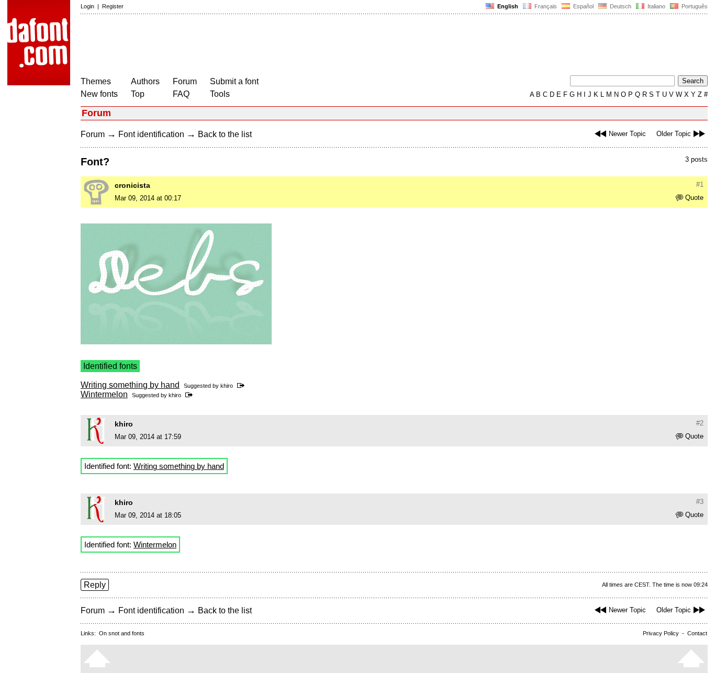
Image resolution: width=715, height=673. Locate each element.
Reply (95, 584)
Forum (185, 81)
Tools (220, 93)
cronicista (132, 185)
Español (582, 6)
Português (693, 6)
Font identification (151, 134)
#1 (699, 184)
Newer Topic (627, 134)
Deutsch (620, 6)
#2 (699, 423)
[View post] (242, 386)
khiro (226, 386)
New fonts (99, 93)
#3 (699, 502)
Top (137, 93)
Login (87, 6)
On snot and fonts (121, 633)
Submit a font (234, 81)
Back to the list (225, 134)
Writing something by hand (130, 384)
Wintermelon (104, 394)
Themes (96, 81)
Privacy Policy (661, 633)
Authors (145, 81)
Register (113, 6)
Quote (694, 197)
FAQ (181, 93)
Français (544, 6)
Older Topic (673, 134)
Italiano (655, 6)
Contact (697, 633)
